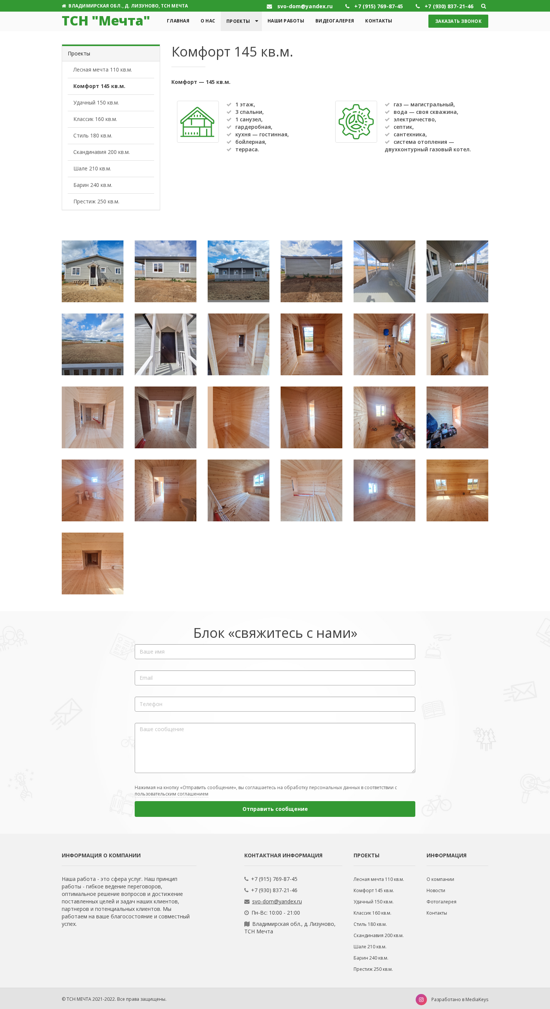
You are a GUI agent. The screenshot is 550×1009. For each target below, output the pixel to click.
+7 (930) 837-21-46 (274, 890)
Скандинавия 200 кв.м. (101, 151)
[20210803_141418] (311, 271)
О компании (440, 879)
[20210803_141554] (457, 344)
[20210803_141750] (457, 490)
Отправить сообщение (275, 808)
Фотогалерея (441, 902)
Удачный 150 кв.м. (96, 102)
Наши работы (286, 21)
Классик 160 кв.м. (95, 118)
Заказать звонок (458, 21)
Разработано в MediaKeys (459, 999)
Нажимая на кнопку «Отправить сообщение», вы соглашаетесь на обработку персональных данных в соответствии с (266, 790)
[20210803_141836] (457, 271)
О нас (208, 21)
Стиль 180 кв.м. (92, 135)
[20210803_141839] (92, 344)
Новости (436, 890)
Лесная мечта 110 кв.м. (102, 69)
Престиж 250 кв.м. (96, 201)
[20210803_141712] (238, 490)
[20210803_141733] (384, 490)
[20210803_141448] (165, 344)
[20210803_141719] (311, 490)
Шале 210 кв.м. (92, 168)
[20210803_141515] (311, 344)
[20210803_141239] (92, 271)
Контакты (378, 21)
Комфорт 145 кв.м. (99, 86)
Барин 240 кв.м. (92, 184)
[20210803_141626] (311, 417)
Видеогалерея (334, 21)
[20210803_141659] (165, 490)
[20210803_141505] (238, 344)
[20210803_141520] (384, 344)
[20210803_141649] (92, 490)
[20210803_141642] (457, 417)
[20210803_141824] (384, 271)
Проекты (238, 21)
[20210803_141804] (92, 563)
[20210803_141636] (384, 417)
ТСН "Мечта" (106, 20)
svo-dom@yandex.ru (277, 901)
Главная (178, 21)
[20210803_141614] (165, 417)
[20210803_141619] (238, 417)
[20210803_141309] (165, 271)
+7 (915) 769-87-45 (274, 878)
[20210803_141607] (92, 417)
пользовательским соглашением (171, 794)
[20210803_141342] (238, 271)
